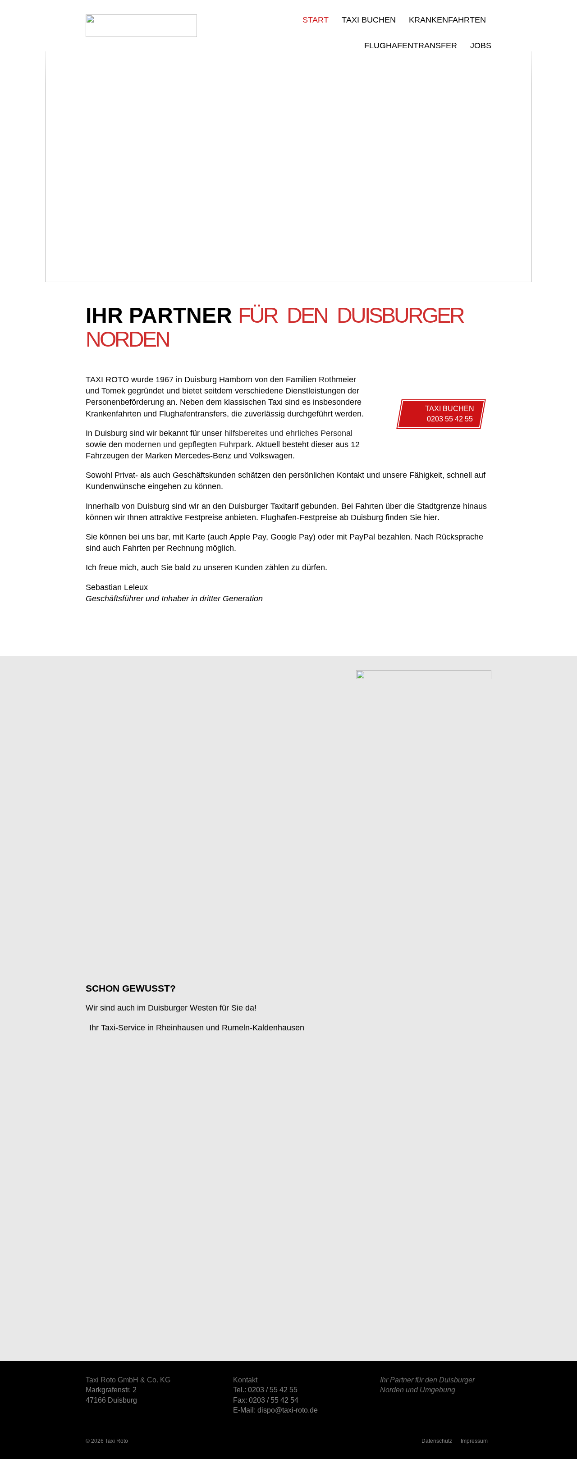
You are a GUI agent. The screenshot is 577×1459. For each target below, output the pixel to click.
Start (315, 19)
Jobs (480, 45)
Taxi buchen (369, 19)
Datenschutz (436, 1441)
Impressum (474, 1441)
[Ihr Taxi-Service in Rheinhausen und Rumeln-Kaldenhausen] (423, 677)
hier (430, 517)
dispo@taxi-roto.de (287, 1410)
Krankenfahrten (447, 19)
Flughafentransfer (410, 45)
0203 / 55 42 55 (273, 1390)
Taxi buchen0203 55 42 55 (450, 414)
